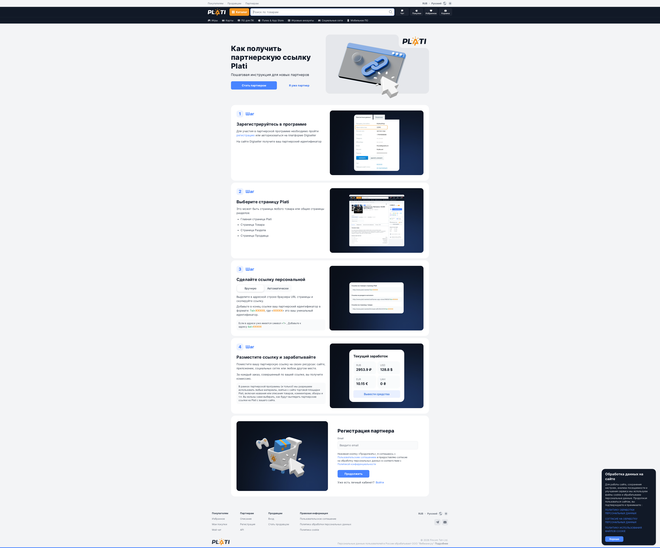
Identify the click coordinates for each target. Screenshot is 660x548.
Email (340, 438)
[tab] (250, 288)
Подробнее (441, 543)
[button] (390, 12)
